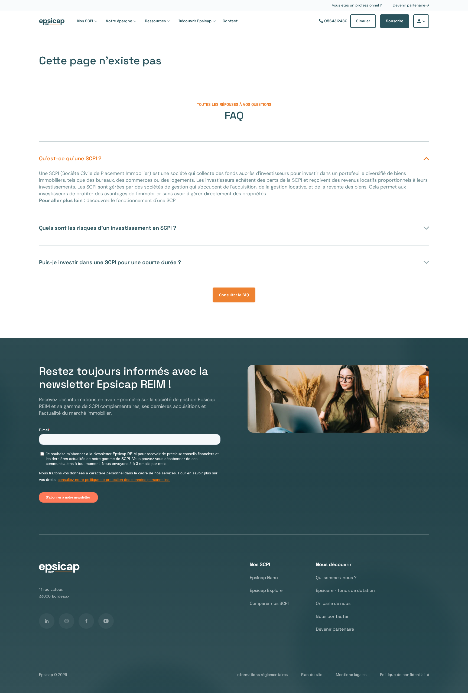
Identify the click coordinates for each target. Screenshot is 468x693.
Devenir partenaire (409, 5)
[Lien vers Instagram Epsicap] (66, 621)
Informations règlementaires (262, 675)
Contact (230, 20)
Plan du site (311, 675)
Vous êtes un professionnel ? (357, 5)
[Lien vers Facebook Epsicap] (86, 621)
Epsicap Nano (264, 577)
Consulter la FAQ (234, 294)
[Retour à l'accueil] (52, 21)
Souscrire (394, 20)
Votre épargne (119, 21)
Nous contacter (332, 616)
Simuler (363, 20)
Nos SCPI (85, 21)
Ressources (155, 21)
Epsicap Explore (266, 590)
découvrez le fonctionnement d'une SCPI (131, 200)
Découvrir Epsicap (195, 21)
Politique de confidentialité (404, 675)
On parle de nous (333, 603)
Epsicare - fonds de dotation (345, 590)
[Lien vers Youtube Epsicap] (106, 621)
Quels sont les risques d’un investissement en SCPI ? (107, 227)
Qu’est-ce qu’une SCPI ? (70, 158)
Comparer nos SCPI (269, 603)
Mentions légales (351, 675)
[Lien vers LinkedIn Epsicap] (46, 621)
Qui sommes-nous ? (336, 577)
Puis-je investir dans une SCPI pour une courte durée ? (110, 262)
